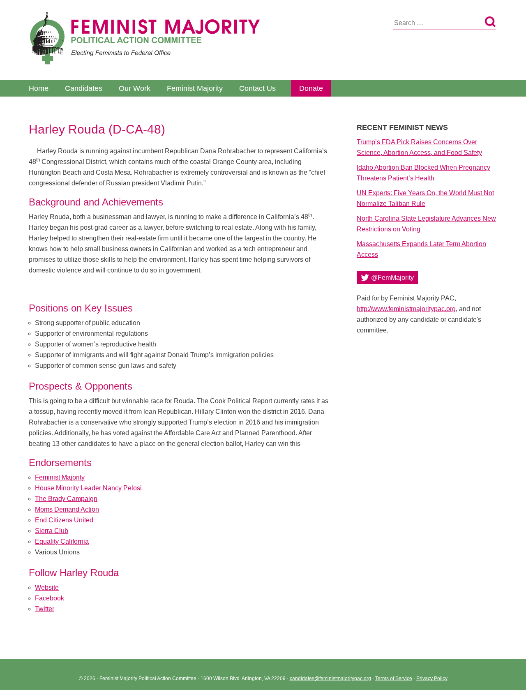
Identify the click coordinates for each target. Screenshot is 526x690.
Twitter (44, 608)
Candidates (83, 88)
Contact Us (257, 88)
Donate (311, 88)
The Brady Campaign (66, 498)
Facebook (49, 598)
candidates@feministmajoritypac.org (330, 678)
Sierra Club (51, 530)
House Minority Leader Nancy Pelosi (88, 488)
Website (47, 587)
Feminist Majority (195, 88)
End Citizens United (64, 520)
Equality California (62, 541)
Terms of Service (393, 678)
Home (38, 88)
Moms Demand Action (67, 509)
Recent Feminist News (402, 127)
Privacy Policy (432, 678)
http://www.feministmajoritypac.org (406, 308)
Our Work (134, 88)
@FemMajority (392, 277)
